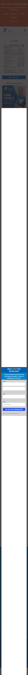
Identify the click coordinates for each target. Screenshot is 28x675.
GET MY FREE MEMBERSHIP (14, 409)
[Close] (24, 110)
